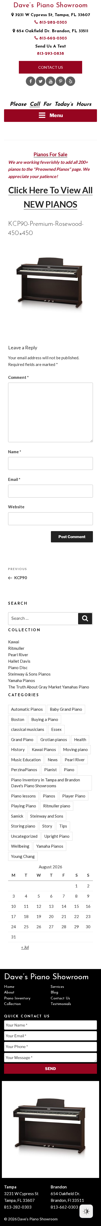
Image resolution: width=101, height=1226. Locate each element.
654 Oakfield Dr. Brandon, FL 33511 (51, 31)
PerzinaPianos (24, 769)
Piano (69, 769)
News (53, 759)
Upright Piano (56, 836)
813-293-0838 (50, 54)
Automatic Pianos (27, 709)
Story (47, 826)
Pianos (49, 795)
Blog (54, 993)
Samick (17, 816)
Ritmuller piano (56, 805)
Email (14, 479)
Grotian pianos (53, 739)
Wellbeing (20, 846)
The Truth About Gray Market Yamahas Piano (48, 686)
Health (80, 739)
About (9, 993)
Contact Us (50, 67)
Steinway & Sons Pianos (29, 674)
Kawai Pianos (44, 749)
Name (14, 451)
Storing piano (23, 826)
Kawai (13, 641)
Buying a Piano (44, 719)
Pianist (50, 769)
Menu (56, 115)
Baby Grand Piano (66, 709)
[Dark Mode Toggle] (86, 1211)
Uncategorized (24, 836)
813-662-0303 (52, 38)
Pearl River (18, 654)
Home (9, 987)
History (18, 749)
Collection (12, 1004)
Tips (63, 826)
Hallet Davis (19, 661)
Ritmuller (16, 648)
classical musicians (27, 729)
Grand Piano (22, 739)
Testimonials (61, 1004)
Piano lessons (23, 795)
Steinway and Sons (46, 816)
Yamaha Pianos (21, 680)
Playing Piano (23, 805)
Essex (56, 729)
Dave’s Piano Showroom (50, 5)
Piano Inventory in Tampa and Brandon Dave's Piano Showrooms (45, 782)
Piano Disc (17, 667)
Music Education (26, 759)
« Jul (25, 947)
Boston (17, 719)
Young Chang (23, 856)
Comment (18, 377)
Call (35, 104)
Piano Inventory (17, 998)
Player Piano (73, 795)
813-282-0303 (52, 22)
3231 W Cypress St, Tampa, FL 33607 (52, 15)
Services (57, 987)
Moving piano (75, 749)
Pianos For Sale (50, 154)
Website (16, 506)
